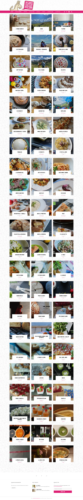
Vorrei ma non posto (20, 193)
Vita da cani (63, 193)
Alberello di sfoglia (63, 131)
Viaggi (43, 11)
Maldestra (63, 70)
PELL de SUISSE (41, 70)
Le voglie (63, 254)
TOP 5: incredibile (19, 357)
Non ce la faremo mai (41, 234)
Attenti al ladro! (63, 152)
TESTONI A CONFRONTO (41, 90)
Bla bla (38, 11)
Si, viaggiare (63, 275)
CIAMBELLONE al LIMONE (63, 49)
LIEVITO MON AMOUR (19, 49)
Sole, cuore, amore (63, 357)
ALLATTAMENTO (38, 485)
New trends (41, 439)
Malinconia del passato (41, 419)
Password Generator (49, 498)
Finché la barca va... (20, 398)
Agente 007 (41, 193)
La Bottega (57, 11)
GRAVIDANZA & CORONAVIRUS (41, 49)
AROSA (41, 29)
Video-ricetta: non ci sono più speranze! (20, 419)
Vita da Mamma (18, 11)
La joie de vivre (41, 460)
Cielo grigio (63, 439)
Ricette (25, 11)
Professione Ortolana (41, 398)
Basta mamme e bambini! (63, 172)
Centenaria (19, 316)
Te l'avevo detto (63, 234)
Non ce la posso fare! (41, 213)
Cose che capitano (19, 337)
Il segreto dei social (41, 254)
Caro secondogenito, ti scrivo (20, 131)
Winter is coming (19, 275)
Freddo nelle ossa (63, 460)
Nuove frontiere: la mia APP (63, 337)
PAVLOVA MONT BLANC (63, 90)
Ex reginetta (41, 152)
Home (12, 11)
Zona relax (63, 398)
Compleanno (63, 111)
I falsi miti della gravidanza (20, 234)
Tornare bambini (41, 316)
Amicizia (63, 378)
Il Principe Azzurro (41, 357)
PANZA (63, 213)
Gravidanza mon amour (19, 254)
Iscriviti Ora (63, 491)
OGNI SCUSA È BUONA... (20, 90)
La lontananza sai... (20, 172)
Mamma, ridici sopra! (41, 131)
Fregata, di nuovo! (19, 439)
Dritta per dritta (41, 172)
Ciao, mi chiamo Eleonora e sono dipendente (41, 337)
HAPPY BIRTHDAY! (20, 70)
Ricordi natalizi (20, 295)
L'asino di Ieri (50, 11)
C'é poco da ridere (41, 275)
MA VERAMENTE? (20, 111)
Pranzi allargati (41, 295)
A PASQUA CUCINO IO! (19, 29)
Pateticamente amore (63, 316)
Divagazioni (63, 419)
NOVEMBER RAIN (41, 111)
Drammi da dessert (63, 295)
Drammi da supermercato (20, 378)
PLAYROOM (63, 29)
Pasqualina (19, 152)
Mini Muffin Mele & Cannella (19, 213)
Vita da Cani (31, 11)
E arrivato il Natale (20, 460)
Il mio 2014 (41, 378)
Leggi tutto (14, 487)
